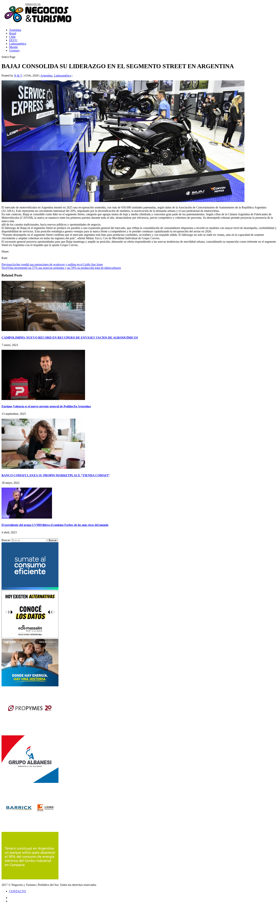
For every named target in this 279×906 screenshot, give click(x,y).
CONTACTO (17, 891)
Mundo (13, 47)
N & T (18, 75)
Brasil (12, 33)
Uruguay (14, 50)
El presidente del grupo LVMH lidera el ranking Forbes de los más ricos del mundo (55, 525)
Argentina (15, 30)
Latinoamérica (17, 43)
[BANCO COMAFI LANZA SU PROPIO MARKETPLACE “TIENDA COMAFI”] (43, 467)
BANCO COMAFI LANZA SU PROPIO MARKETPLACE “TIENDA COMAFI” (56, 475)
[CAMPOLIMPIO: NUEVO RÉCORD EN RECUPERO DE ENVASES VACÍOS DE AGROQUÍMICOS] (43, 330)
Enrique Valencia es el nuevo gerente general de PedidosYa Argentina (46, 406)
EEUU (13, 40)
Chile (12, 36)
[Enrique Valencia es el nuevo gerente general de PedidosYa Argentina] (43, 399)
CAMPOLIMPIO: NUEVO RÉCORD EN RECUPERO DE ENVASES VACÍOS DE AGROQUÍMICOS (70, 337)
